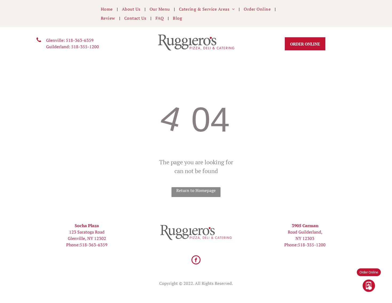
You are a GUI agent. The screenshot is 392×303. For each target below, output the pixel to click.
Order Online (368, 272)
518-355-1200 (85, 47)
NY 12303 (304, 238)
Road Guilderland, (305, 232)
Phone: (73, 245)
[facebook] (196, 260)
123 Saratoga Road (87, 232)
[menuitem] (107, 9)
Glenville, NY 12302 (87, 238)
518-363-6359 (80, 40)
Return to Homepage (196, 190)
